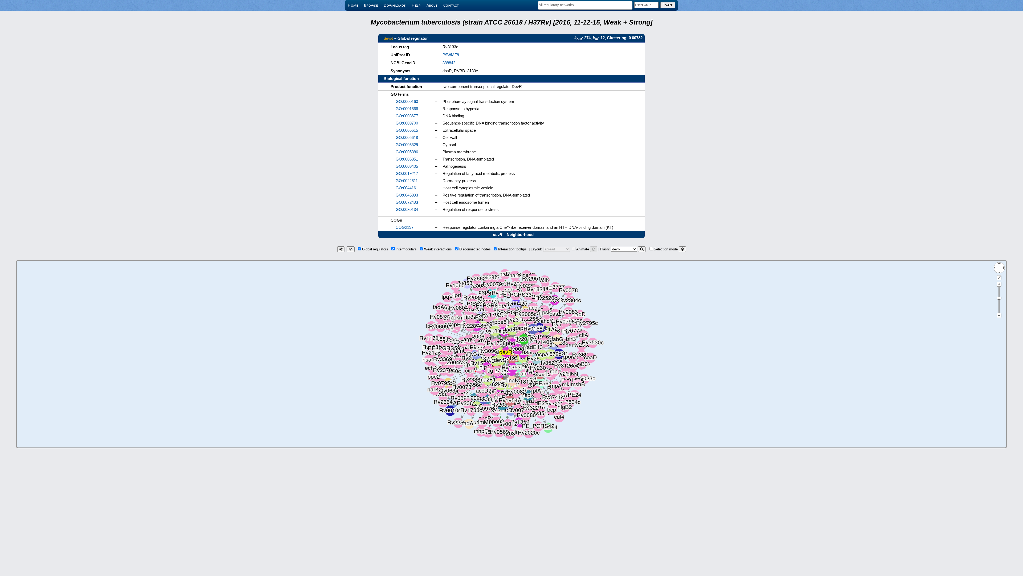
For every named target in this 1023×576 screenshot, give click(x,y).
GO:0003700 (407, 123)
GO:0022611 (407, 180)
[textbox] (585, 5)
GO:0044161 (407, 188)
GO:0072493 (407, 202)
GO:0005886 (407, 152)
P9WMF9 (451, 55)
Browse (371, 5)
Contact (451, 5)
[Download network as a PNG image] (340, 249)
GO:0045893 (407, 195)
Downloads (395, 5)
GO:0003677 (407, 116)
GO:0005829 (407, 144)
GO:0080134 (407, 209)
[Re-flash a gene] (642, 249)
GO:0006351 (407, 159)
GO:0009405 (407, 166)
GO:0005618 (407, 137)
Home (353, 5)
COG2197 (404, 227)
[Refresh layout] (593, 249)
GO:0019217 (407, 173)
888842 (449, 63)
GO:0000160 (407, 101)
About (432, 5)
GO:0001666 (407, 108)
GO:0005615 (407, 130)
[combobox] (585, 5)
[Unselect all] (682, 249)
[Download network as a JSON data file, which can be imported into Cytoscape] (351, 249)
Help (416, 5)
